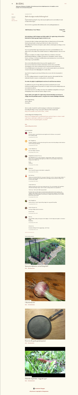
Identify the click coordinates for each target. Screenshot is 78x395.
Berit (30, 132)
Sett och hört (14, 20)
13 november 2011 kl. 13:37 (33, 213)
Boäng (20, 3)
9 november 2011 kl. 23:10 (33, 145)
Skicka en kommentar (29, 232)
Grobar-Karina (31, 184)
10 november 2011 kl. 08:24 (33, 171)
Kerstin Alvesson (32, 207)
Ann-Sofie (31, 175)
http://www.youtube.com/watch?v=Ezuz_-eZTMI (36, 111)
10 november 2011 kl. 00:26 (33, 152)
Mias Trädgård (32, 200)
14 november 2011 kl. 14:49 (33, 229)
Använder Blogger (40, 388)
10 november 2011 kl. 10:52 (33, 197)
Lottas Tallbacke (32, 148)
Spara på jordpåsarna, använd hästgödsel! (36, 266)
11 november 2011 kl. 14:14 (33, 204)
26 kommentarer (31, 268)
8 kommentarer (31, 343)
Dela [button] (13, 14)
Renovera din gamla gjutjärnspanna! (35, 341)
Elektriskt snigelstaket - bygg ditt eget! (36, 379)
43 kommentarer (31, 304)
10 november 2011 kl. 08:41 (33, 181)
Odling (13, 19)
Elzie (30, 216)
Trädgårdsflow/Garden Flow (34, 155)
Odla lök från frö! (30, 302)
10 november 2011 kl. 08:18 (33, 164)
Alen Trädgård (31, 140)
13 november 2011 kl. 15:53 (33, 222)
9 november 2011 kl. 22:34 (33, 137)
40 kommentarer (31, 380)
